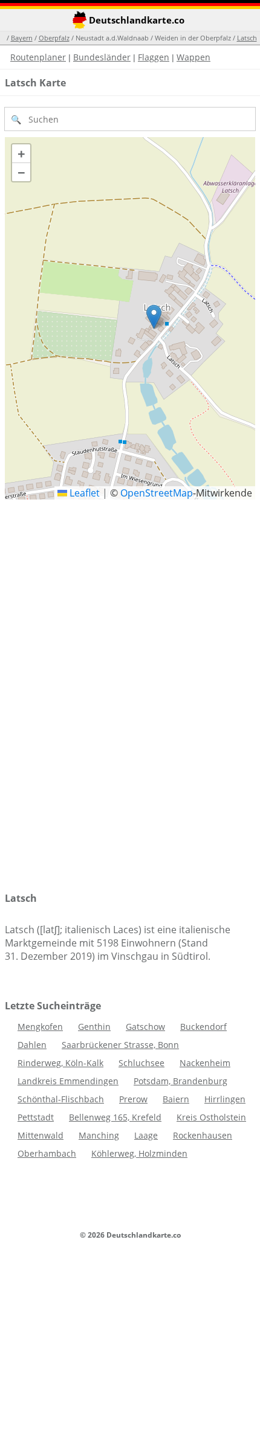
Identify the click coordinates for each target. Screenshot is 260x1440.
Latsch (247, 37)
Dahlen (32, 1044)
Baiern (176, 1099)
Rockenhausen (202, 1135)
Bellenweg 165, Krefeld (115, 1117)
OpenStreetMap (156, 493)
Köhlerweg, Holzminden (139, 1153)
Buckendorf (203, 1026)
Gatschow (145, 1026)
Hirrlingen (224, 1099)
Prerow (133, 1099)
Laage (146, 1135)
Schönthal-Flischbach (61, 1099)
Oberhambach (47, 1153)
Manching (99, 1135)
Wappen (193, 57)
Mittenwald (40, 1135)
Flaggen (153, 57)
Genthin (94, 1026)
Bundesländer (102, 57)
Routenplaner (38, 57)
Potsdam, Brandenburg (180, 1081)
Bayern (22, 37)
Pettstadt (36, 1117)
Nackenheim (205, 1063)
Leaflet (83, 493)
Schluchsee (141, 1063)
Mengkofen (40, 1026)
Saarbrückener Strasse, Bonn (120, 1044)
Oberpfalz (54, 37)
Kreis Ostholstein (211, 1117)
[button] (153, 316)
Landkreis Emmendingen (68, 1081)
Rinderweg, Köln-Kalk (60, 1063)
